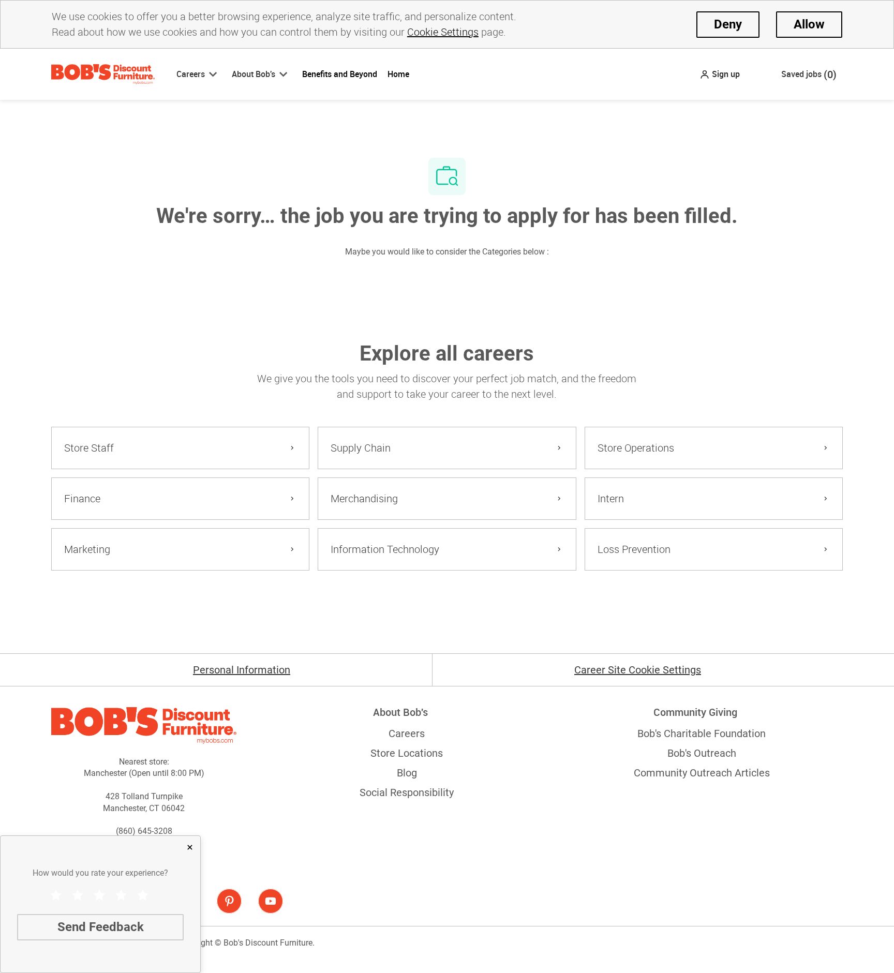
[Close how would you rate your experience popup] (190, 847)
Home (398, 74)
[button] (719, 74)
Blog (407, 773)
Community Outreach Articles (702, 773)
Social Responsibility (407, 792)
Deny (728, 24)
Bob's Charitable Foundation (701, 733)
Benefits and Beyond (339, 74)
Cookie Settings (443, 32)
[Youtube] (270, 901)
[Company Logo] (103, 73)
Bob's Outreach (701, 753)
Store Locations (406, 753)
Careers (407, 733)
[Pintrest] (229, 901)
